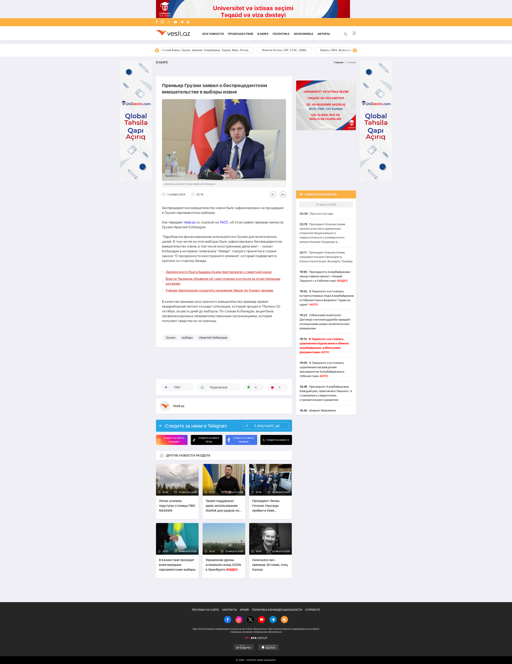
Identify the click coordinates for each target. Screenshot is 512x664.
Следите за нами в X (277, 440)
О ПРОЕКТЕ (312, 609)
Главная (338, 62)
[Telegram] (181, 22)
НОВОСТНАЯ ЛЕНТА (321, 194)
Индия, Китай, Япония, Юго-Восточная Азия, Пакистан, (280, 50)
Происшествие (240, 34)
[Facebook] (157, 22)
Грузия (170, 337)
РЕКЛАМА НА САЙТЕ (205, 609)
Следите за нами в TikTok (208, 440)
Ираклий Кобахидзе (213, 337)
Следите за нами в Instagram (174, 440)
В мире (263, 34)
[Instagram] (162, 22)
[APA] (256, 638)
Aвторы (323, 34)
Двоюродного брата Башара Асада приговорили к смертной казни (219, 272)
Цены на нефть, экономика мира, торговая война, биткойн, (197, 50)
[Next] (355, 50)
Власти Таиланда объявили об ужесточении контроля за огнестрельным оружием (223, 281)
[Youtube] (175, 22)
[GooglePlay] (244, 647)
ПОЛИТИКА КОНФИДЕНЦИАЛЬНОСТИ (277, 609)
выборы (187, 337)
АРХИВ (244, 609)
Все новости (213, 34)
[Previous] (157, 50)
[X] (250, 620)
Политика (281, 34)
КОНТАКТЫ (229, 609)
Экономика (303, 34)
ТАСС (224, 222)
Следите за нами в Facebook (243, 440)
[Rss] (188, 22)
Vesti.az (189, 222)
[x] (169, 22)
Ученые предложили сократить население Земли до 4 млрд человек (219, 290)
